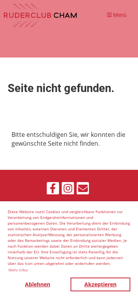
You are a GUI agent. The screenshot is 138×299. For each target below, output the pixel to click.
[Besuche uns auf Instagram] (68, 189)
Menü (119, 15)
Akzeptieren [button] (100, 284)
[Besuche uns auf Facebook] (53, 189)
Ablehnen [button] (37, 284)
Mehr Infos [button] (18, 270)
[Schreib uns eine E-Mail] (83, 189)
